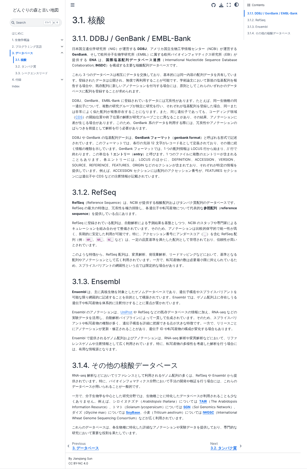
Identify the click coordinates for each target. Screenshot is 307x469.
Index (16, 86)
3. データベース (22, 53)
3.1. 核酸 (21, 59)
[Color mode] (236, 4)
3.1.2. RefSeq (256, 20)
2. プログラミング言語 (27, 46)
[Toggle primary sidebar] (72, 5)
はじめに (18, 33)
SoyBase (133, 412)
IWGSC (208, 412)
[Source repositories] (213, 5)
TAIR (203, 401)
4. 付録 (16, 79)
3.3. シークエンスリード (31, 73)
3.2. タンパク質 (25, 66)
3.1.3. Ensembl (257, 26)
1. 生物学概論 (20, 40)
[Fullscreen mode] (229, 5)
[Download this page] (221, 5)
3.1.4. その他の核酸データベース (269, 33)
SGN (186, 407)
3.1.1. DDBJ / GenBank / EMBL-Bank (272, 13)
